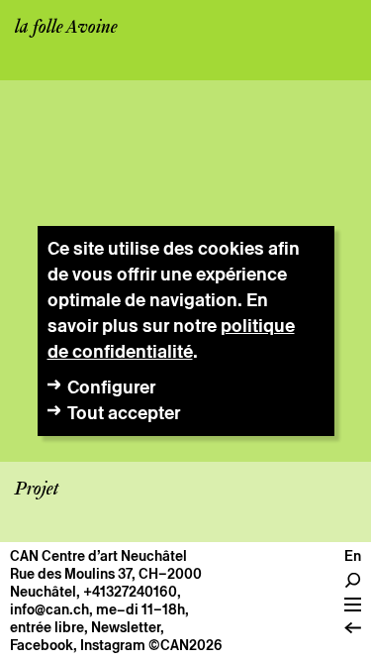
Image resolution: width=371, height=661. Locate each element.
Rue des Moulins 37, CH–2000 (106, 574)
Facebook (41, 645)
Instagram (112, 645)
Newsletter (125, 627)
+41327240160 (130, 592)
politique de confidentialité (171, 338)
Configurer (111, 387)
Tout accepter (123, 412)
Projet (36, 489)
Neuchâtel (43, 592)
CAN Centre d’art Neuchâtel (98, 556)
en (352, 556)
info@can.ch (49, 609)
